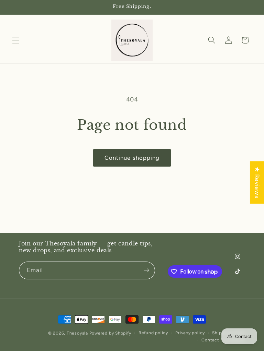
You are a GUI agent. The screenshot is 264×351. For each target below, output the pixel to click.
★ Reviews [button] (257, 182)
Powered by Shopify (110, 333)
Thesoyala (77, 333)
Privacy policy (190, 332)
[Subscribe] (146, 270)
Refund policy (153, 332)
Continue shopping (132, 157)
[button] (16, 40)
